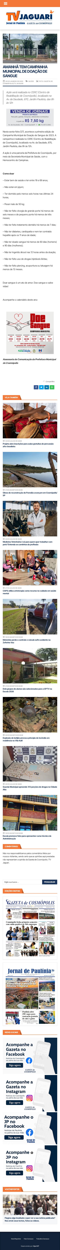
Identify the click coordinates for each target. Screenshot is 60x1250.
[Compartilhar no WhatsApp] (52, 387)
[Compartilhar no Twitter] (41, 387)
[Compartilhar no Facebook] (36, 387)
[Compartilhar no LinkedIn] (46, 387)
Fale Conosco (28, 1239)
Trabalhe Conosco (42, 1239)
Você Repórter (16, 1239)
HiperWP (36, 1246)
